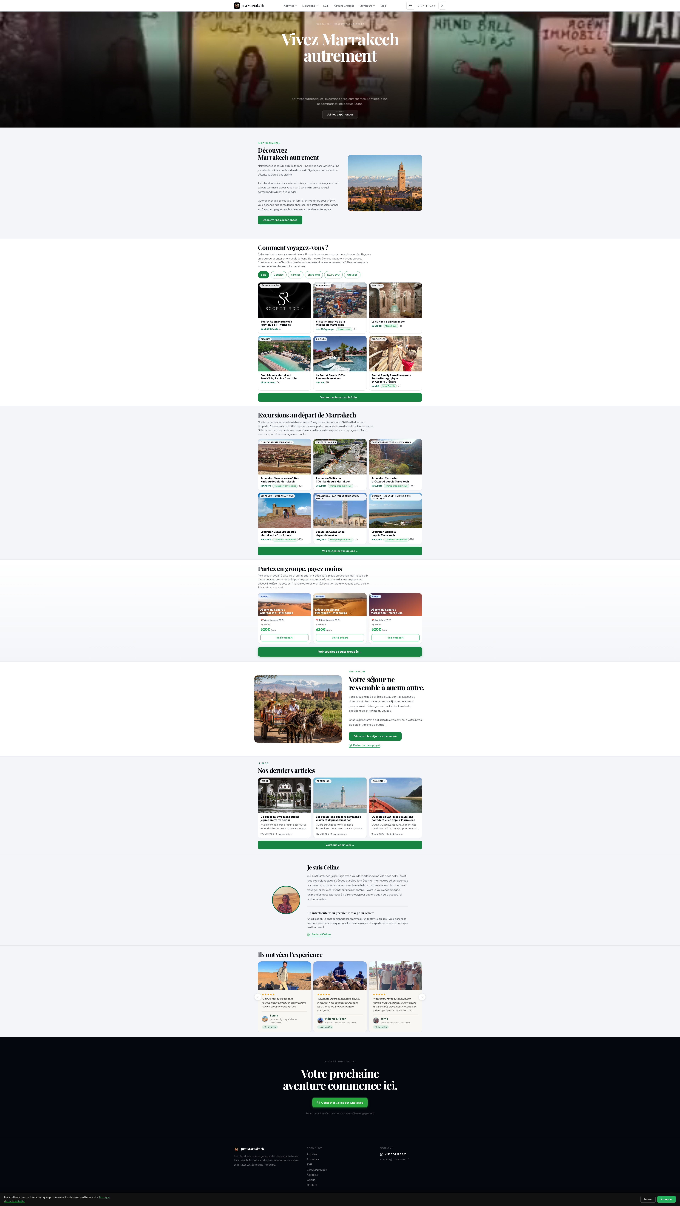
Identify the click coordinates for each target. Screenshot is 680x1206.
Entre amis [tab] (314, 274)
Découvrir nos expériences (280, 219)
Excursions (308, 5)
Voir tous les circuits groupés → (340, 651)
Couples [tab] (279, 274)
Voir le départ (284, 637)
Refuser (648, 1199)
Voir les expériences (340, 114)
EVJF (326, 5)
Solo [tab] (263, 274)
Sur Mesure (366, 5)
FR (410, 5)
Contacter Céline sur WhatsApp (342, 1102)
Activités (289, 5)
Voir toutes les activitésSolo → (340, 397)
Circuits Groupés (344, 5)
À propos (312, 1174)
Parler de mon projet (366, 745)
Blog (383, 5)
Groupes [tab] (352, 274)
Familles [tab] (295, 274)
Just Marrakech (253, 6)
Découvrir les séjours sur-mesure (375, 736)
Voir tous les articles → (340, 844)
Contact (312, 1185)
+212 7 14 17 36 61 (395, 1154)
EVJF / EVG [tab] (333, 274)
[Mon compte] (442, 6)
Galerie (311, 1179)
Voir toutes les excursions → (340, 550)
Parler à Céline (321, 934)
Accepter (666, 1199)
